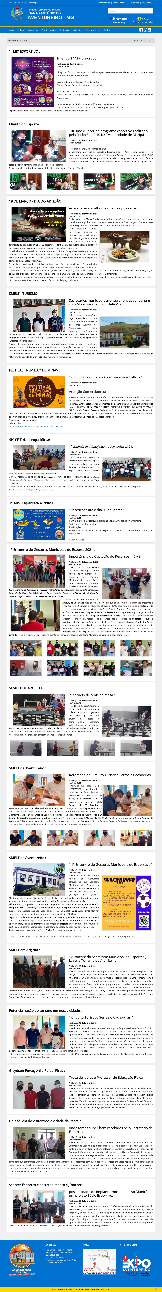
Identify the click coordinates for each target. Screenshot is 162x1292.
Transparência (118, 3)
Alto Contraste (104, 3)
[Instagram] (145, 30)
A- (26, 3)
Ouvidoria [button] (64, 30)
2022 (142, 40)
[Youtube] (149, 30)
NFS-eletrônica (133, 3)
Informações (33, 3)
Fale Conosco (147, 3)
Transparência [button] (93, 30)
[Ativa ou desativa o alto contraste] (15, 3)
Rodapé (43, 3)
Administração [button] (49, 30)
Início (136, 40)
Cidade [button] (21, 30)
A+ (19, 3)
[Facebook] (141, 30)
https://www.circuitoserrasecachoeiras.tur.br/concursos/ (36, 426)
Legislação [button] (33, 30)
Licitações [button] (77, 30)
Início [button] (11, 30)
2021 (150, 40)
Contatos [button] (107, 30)
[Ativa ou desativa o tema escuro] (11, 3)
